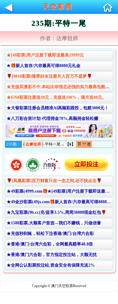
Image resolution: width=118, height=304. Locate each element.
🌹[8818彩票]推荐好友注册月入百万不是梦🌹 (49, 76)
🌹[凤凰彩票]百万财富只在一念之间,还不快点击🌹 (54, 180)
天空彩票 (58, 6)
